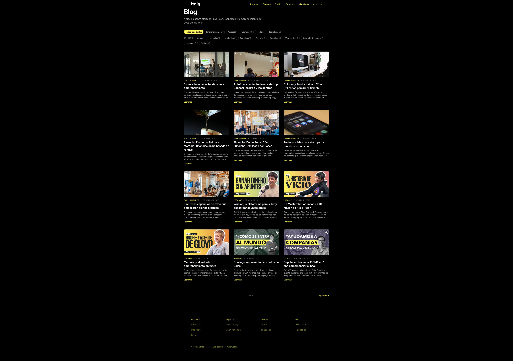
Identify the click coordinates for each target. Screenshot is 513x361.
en (321, 4)
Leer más (188, 102)
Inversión (215, 38)
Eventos (267, 4)
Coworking (232, 324)
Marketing (230, 38)
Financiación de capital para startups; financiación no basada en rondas (206, 146)
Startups (247, 32)
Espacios (290, 4)
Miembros (304, 4)
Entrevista (275, 38)
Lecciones (191, 43)
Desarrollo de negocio (312, 38)
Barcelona (245, 38)
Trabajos (266, 330)
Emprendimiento (214, 32)
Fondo (278, 4)
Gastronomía (233, 330)
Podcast (254, 4)
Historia (301, 324)
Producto (205, 43)
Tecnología (275, 32)
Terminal (301, 330)
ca (317, 4)
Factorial (260, 38)
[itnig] (195, 4)
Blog (194, 335)
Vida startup (291, 38)
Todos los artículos (194, 32)
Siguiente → (323, 295)
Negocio (200, 38)
